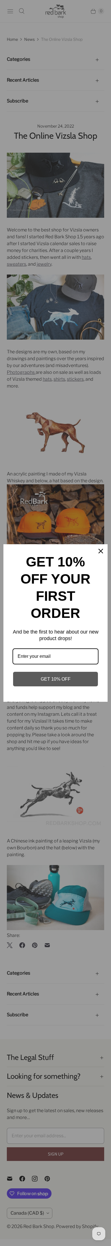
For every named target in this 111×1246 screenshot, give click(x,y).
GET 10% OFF (56, 679)
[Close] (101, 551)
